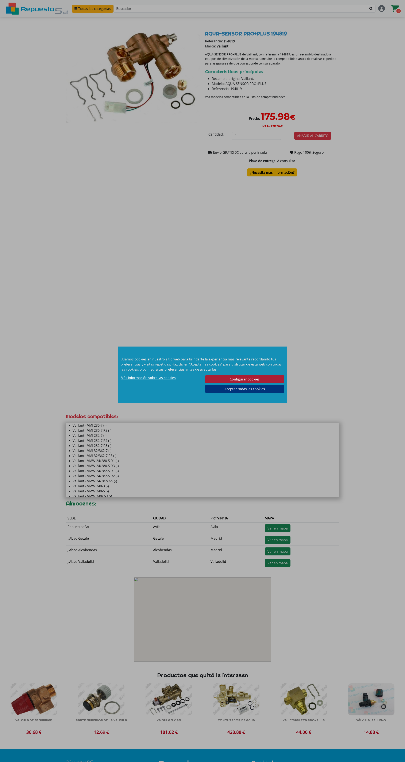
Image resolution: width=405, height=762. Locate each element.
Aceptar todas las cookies (244, 389)
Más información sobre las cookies (148, 377)
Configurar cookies (245, 379)
